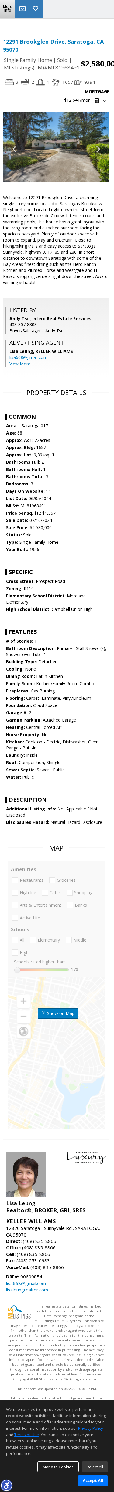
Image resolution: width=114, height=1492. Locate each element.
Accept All (93, 1480)
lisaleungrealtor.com (27, 1290)
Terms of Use (26, 1434)
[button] (6, 1485)
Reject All (95, 1467)
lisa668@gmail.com (28, 357)
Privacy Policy (90, 1428)
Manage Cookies (58, 1467)
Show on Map (60, 1013)
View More (19, 364)
